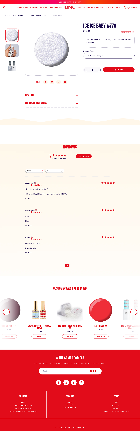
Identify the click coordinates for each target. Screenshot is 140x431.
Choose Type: (88, 51)
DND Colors (18, 16)
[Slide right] (133, 312)
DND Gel (64, 427)
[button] (4, 7)
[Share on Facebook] (45, 82)
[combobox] (109, 55)
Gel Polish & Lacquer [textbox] (95, 56)
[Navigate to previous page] (62, 265)
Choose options (9, 336)
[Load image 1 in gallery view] (12, 35)
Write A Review (84, 156)
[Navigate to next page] (78, 265)
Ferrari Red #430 (100, 326)
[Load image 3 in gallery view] (12, 66)
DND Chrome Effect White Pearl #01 (70, 327)
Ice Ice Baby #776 (53, 16)
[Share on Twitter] (58, 82)
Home (7, 16)
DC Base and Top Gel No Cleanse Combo (39, 327)
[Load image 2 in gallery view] (12, 50)
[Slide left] (6, 312)
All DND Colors (33, 16)
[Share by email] (65, 82)
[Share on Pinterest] (52, 82)
